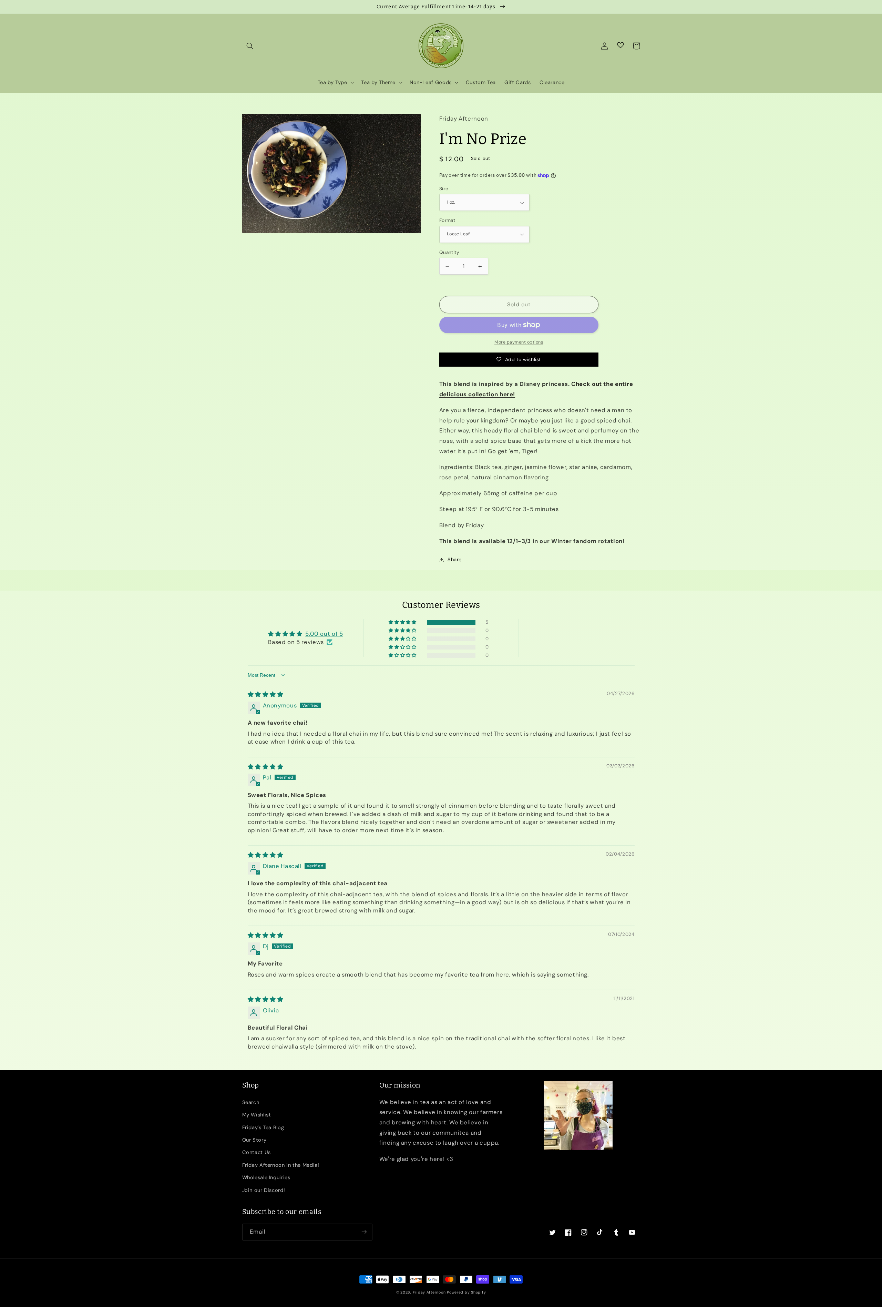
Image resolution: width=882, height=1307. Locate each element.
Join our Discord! (263, 1190)
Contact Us (256, 1152)
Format (447, 220)
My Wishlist (256, 1114)
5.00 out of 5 (324, 633)
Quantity (449, 252)
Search (250, 1102)
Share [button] (455, 559)
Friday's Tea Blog (263, 1127)
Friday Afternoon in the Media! (280, 1165)
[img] (266, 694)
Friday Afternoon (429, 1292)
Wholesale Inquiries (266, 1177)
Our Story (254, 1139)
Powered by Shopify (466, 1292)
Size (444, 188)
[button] (250, 46)
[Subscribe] (364, 1232)
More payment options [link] (518, 342)
